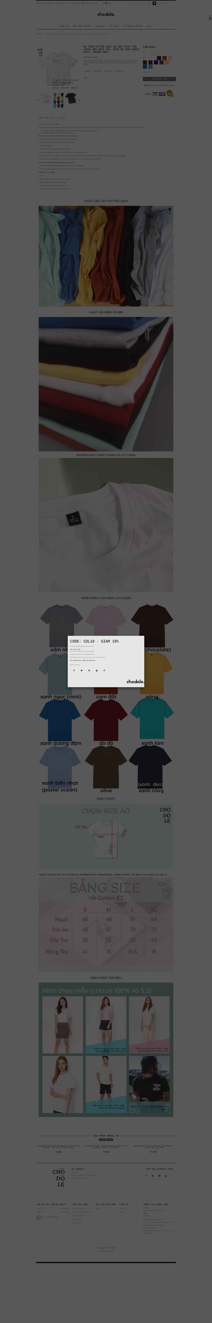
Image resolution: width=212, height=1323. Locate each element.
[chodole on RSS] (89, 670)
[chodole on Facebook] (74, 670)
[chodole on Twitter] (82, 670)
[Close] (144, 636)
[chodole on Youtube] (97, 670)
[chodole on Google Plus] (104, 670)
